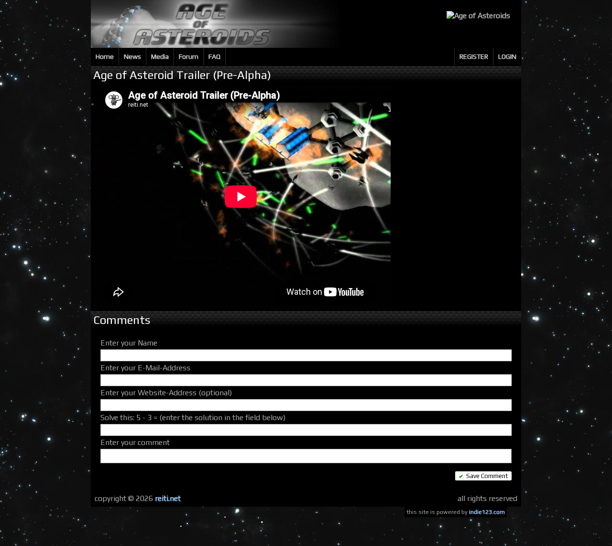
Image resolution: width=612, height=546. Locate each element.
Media (160, 56)
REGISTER (473, 56)
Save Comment (487, 475)
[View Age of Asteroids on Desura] (478, 15)
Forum (188, 56)
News (132, 56)
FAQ (214, 56)
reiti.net (168, 498)
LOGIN (507, 56)
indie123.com (487, 512)
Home (105, 56)
